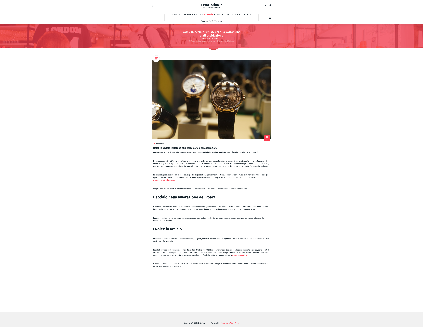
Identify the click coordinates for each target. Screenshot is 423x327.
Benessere (188, 14)
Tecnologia (206, 21)
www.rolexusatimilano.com (164, 180)
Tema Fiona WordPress (230, 323)
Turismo (218, 21)
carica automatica (239, 255)
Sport (246, 14)
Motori (237, 14)
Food (229, 14)
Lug (267, 138)
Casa (198, 14)
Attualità (176, 14)
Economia (208, 14)
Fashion (219, 14)
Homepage (205, 39)
